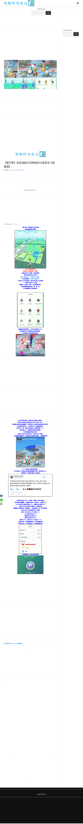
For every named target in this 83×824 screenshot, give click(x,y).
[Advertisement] (30, 43)
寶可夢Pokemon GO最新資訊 (14, 643)
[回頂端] (1, 504)
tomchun (22, 170)
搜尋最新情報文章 (41, 9)
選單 (77, 3)
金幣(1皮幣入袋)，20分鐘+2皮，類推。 (30, 277)
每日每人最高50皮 (34, 278)
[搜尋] (48, 13)
